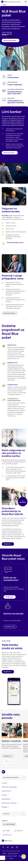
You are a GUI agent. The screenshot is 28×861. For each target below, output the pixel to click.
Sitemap (11, 858)
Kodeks (4, 853)
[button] (13, 761)
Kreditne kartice (12, 385)
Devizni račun (11, 345)
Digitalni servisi (12, 363)
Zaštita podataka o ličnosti (9, 856)
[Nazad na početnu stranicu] (11, 2)
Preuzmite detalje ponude (15, 242)
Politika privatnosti (13, 853)
